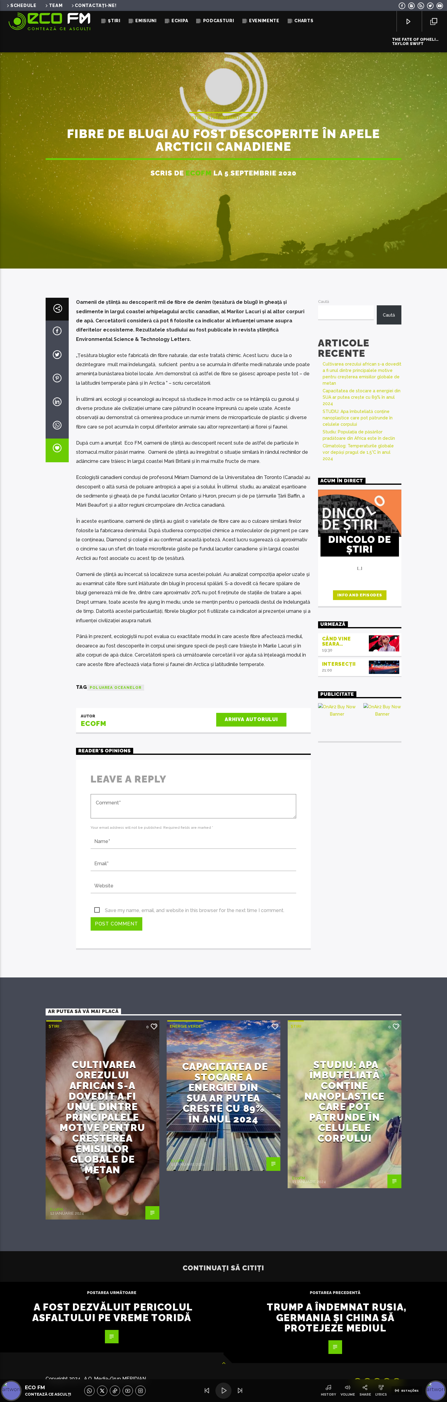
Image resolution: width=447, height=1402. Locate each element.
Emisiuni (146, 20)
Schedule (23, 5)
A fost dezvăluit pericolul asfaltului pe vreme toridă (112, 1312)
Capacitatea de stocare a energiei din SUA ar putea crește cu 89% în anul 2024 (361, 397)
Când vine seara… (336, 641)
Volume (348, 1395)
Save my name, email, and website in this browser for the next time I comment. (194, 910)
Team (56, 5)
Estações (410, 1390)
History (328, 1395)
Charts (303, 20)
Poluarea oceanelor (116, 687)
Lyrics (381, 1395)
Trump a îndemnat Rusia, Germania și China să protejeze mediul (337, 1317)
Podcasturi (218, 20)
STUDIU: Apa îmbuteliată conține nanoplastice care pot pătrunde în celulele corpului (358, 418)
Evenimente (264, 20)
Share (365, 1395)
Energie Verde (185, 1026)
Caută (323, 301)
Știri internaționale (231, 118)
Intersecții (339, 664)
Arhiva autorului (251, 719)
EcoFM (199, 173)
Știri (114, 20)
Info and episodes (359, 595)
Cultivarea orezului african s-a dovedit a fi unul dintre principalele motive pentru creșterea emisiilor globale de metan (102, 1117)
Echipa (180, 20)
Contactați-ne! (95, 5)
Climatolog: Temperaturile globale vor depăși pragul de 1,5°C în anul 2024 (358, 452)
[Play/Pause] (223, 1391)
